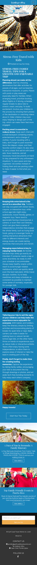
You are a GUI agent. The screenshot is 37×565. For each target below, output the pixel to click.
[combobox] (18, 518)
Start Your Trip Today (18, 416)
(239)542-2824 (18, 2)
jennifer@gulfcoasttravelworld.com (19, 544)
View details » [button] (18, 460)
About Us (18, 536)
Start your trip (18, 522)
